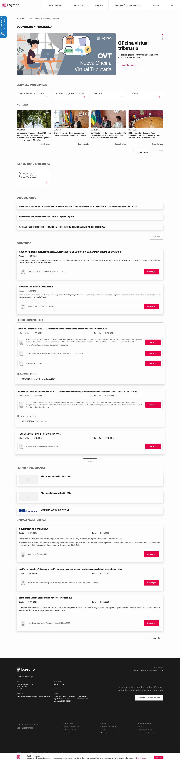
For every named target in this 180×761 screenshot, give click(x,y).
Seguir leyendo (46, 144)
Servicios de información (71, 727)
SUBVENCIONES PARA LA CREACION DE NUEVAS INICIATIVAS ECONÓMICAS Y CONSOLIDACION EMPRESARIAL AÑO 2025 (78, 206)
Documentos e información (146, 733)
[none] (4, 5)
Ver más (156, 237)
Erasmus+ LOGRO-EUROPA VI (55, 510)
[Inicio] (13, 5)
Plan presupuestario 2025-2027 (56, 476)
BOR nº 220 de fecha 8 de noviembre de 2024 (38, 379)
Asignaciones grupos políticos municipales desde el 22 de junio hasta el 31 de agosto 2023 (62, 227)
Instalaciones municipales (108, 727)
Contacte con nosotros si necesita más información (33, 696)
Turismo (103, 730)
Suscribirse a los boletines (149, 698)
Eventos (103, 724)
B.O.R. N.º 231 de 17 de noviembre (34, 421)
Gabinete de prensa (69, 730)
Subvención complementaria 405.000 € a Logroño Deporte (46, 216)
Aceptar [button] (159, 757)
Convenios (141, 727)
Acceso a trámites (69, 733)
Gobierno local (68, 724)
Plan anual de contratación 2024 (56, 493)
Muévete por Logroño (107, 733)
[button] (162, 34)
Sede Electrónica (25, 728)
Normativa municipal (144, 724)
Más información (129, 69)
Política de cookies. (141, 758)
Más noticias (142, 153)
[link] (172, 5)
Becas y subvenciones (145, 730)
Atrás (21, 19)
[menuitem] (55, 5)
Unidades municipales (27, 724)
